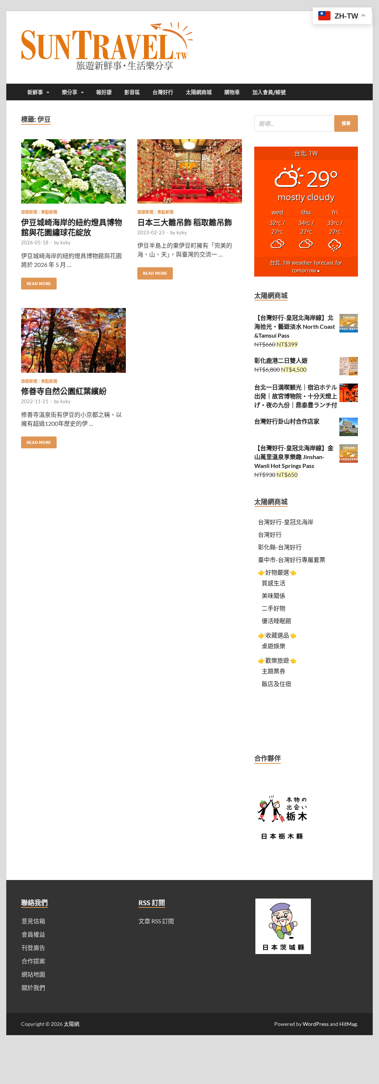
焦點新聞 (49, 212)
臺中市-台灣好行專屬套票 (291, 559)
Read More (36, 282)
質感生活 (273, 582)
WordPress (316, 1024)
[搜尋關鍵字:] (306, 123)
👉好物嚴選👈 (277, 572)
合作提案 (33, 960)
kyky (65, 242)
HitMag (348, 1024)
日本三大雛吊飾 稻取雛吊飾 (184, 222)
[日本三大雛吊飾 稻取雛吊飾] (189, 174)
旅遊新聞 (29, 212)
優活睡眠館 (276, 620)
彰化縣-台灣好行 (280, 547)
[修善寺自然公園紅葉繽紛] (73, 343)
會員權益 (33, 934)
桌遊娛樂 (273, 645)
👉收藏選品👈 (277, 635)
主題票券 (273, 671)
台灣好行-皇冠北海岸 (285, 521)
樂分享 (69, 92)
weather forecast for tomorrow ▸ (306, 266)
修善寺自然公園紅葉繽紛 (64, 390)
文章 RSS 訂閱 (156, 920)
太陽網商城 (199, 92)
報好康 (104, 92)
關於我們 (33, 987)
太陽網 (71, 1024)
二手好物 (273, 608)
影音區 (132, 92)
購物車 (232, 92)
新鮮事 (35, 92)
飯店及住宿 (276, 683)
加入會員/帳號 (269, 92)
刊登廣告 (33, 947)
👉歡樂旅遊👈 (277, 660)
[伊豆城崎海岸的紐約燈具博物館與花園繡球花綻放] (73, 174)
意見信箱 (33, 920)
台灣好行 (162, 92)
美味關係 (273, 595)
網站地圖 (33, 974)
